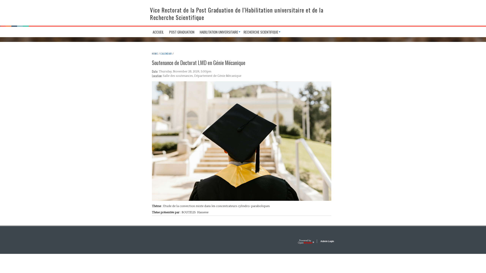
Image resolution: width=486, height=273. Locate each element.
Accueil (158, 32)
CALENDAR (166, 53)
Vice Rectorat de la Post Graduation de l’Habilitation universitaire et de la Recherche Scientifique (236, 14)
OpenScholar (306, 241)
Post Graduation (181, 32)
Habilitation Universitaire (219, 32)
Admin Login (327, 241)
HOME (155, 53)
